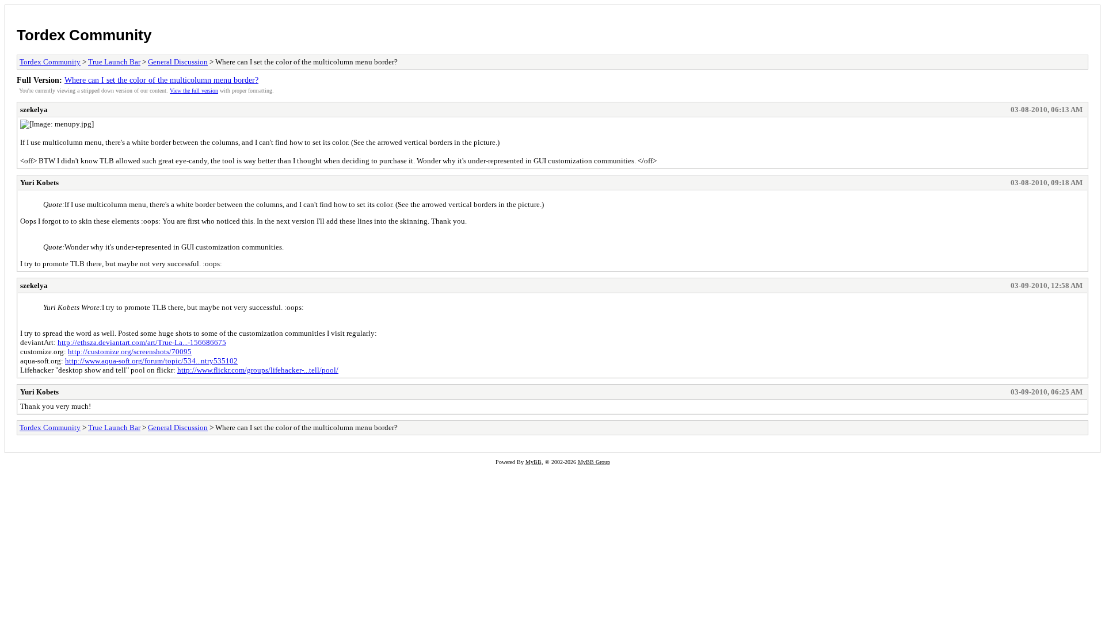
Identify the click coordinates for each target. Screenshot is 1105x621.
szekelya (34, 109)
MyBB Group (594, 462)
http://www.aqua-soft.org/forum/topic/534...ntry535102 (151, 360)
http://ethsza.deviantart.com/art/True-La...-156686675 (142, 342)
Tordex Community (84, 35)
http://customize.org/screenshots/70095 (130, 351)
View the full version (194, 90)
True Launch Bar (114, 61)
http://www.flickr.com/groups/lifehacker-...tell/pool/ (257, 370)
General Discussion (178, 61)
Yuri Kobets (39, 182)
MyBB (533, 462)
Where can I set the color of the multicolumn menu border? (161, 80)
